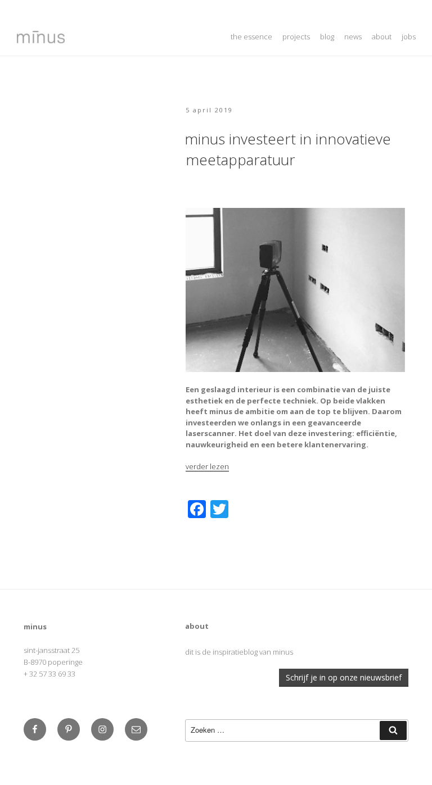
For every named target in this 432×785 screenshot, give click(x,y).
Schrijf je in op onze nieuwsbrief (344, 677)
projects (296, 36)
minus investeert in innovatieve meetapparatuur (287, 149)
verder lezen (207, 466)
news (353, 36)
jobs (409, 36)
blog (327, 36)
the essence (251, 36)
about (382, 36)
